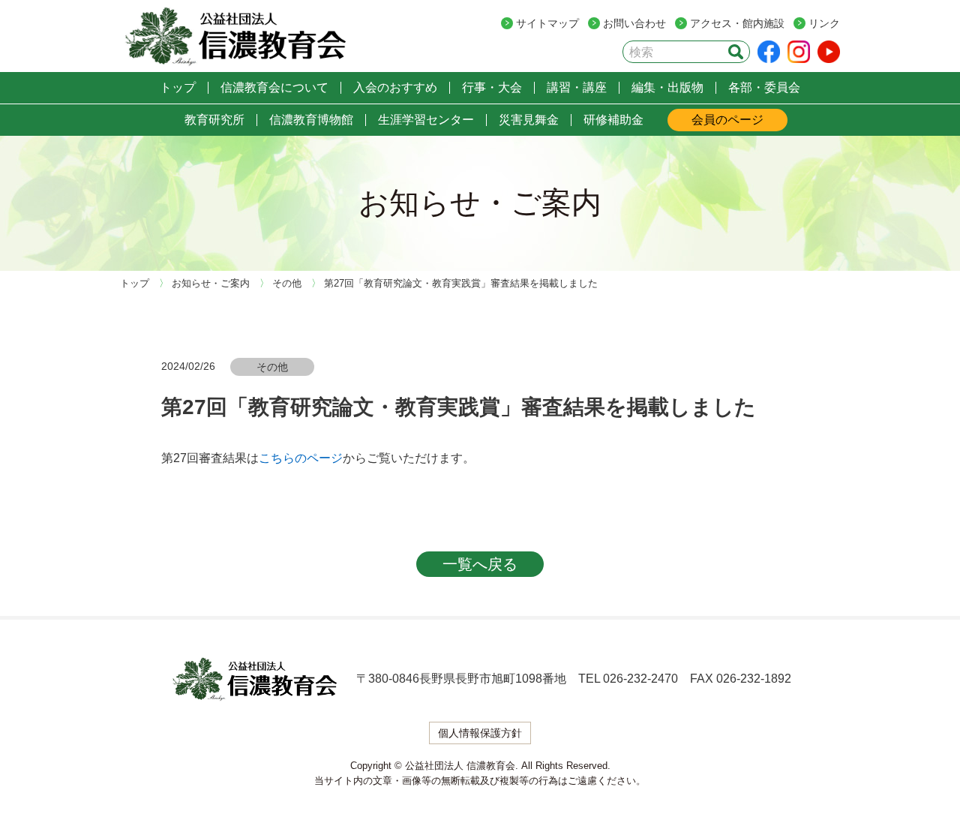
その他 (272, 367)
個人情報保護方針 (480, 733)
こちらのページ (301, 458)
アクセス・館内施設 (737, 23)
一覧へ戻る (480, 564)
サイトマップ (547, 23)
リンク (824, 23)
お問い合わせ (634, 23)
